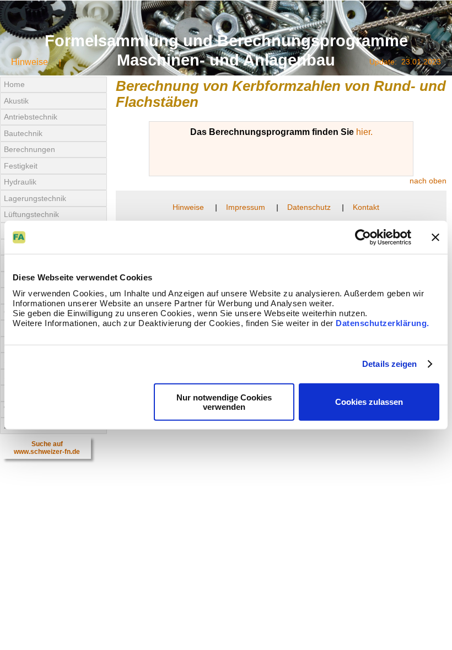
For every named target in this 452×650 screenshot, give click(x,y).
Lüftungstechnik (31, 214)
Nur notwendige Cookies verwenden (224, 401)
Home (14, 84)
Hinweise (29, 62)
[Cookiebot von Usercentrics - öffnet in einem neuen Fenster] (363, 237)
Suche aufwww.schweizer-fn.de (47, 448)
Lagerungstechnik (35, 198)
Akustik (16, 100)
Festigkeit (20, 165)
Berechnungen (29, 149)
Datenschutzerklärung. (382, 322)
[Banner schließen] (435, 237)
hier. (364, 132)
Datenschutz (309, 207)
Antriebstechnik (30, 116)
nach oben (428, 180)
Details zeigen (389, 364)
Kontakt (366, 207)
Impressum (245, 207)
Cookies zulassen (369, 402)
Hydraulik (20, 181)
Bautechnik (23, 133)
